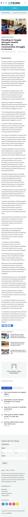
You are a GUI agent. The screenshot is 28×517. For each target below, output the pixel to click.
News (11, 37)
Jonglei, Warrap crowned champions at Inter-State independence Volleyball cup (18, 336)
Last (16, 453)
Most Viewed (7, 388)
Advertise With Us (6, 493)
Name (3, 448)
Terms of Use (5, 495)
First (2, 453)
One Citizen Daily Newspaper (9, 51)
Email (3, 456)
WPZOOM (9, 513)
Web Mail (4, 489)
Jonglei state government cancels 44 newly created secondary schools (17, 344)
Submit (5, 463)
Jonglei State (5, 37)
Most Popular (18, 388)
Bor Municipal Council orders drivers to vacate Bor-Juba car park (18, 352)
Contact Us (4, 491)
